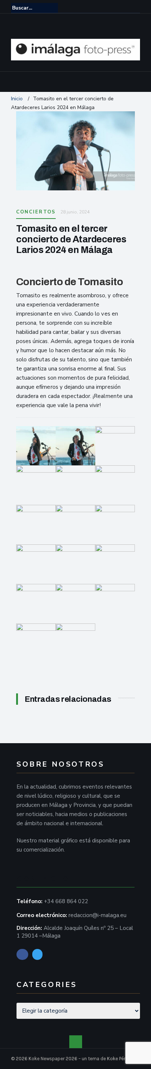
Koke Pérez (118, 1058)
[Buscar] (135, 7)
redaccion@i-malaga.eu (97, 915)
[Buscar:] (34, 8)
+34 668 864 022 (66, 901)
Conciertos (36, 212)
